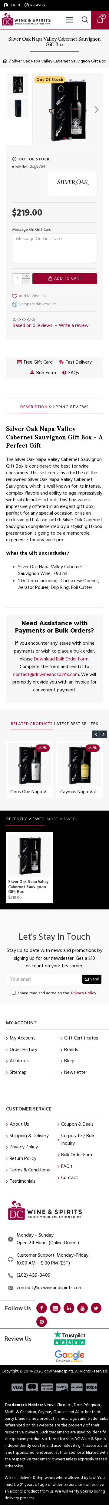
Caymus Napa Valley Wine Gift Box (80, 792)
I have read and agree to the (57, 993)
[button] (39, 109)
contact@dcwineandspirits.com (46, 674)
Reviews (79, 407)
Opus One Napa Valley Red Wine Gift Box (30, 792)
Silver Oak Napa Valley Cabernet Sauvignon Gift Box (28, 886)
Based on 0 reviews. (33, 325)
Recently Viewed (25, 819)
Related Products (32, 724)
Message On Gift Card (31, 230)
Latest (61, 724)
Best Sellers (84, 724)
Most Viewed (61, 819)
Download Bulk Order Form (61, 659)
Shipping (59, 407)
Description (34, 407)
